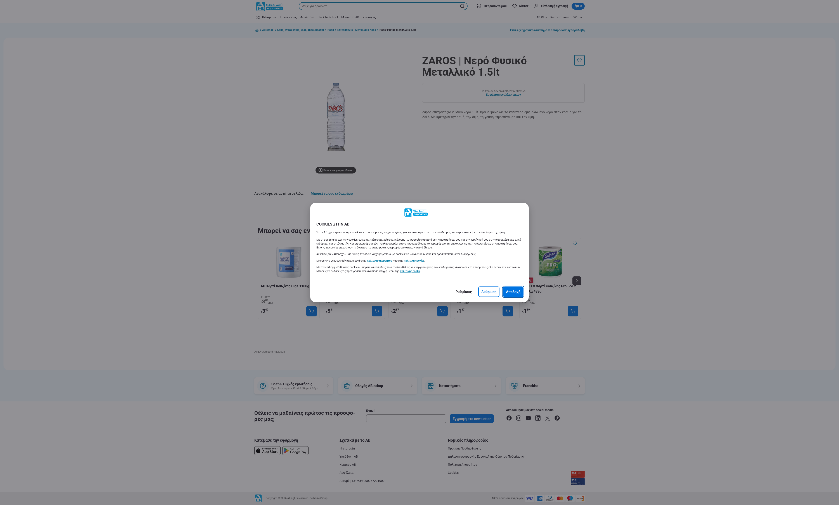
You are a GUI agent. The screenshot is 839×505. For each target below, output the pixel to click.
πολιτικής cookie (410, 271)
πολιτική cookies (414, 260)
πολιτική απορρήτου (379, 260)
